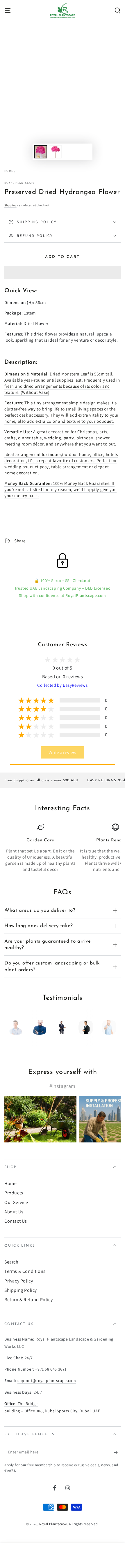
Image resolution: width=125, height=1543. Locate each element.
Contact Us (15, 1221)
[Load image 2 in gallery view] (55, 151)
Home (8, 171)
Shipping (10, 205)
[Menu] (7, 10)
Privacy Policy (18, 1281)
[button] (62, 273)
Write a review (62, 752)
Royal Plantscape (19, 183)
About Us (14, 1212)
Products (13, 1193)
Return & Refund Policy (28, 1299)
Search (11, 1262)
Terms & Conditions (25, 1271)
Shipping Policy (20, 1290)
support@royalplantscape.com (46, 1380)
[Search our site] (117, 10)
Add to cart (62, 257)
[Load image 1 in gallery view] (40, 151)
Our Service (16, 1202)
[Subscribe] (117, 1452)
